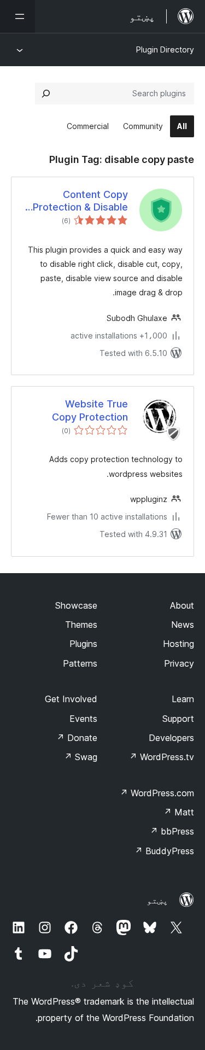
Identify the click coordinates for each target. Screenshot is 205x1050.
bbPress (172, 831)
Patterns (80, 663)
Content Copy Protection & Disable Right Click (80, 201)
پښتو (157, 900)
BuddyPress (164, 850)
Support (178, 718)
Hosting (178, 643)
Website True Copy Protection (90, 410)
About (182, 605)
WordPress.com (157, 793)
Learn (183, 698)
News (182, 624)
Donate (76, 737)
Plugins (83, 643)
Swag (80, 756)
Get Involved (71, 698)
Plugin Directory (165, 49)
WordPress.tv (161, 756)
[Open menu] (17, 16)
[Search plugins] (46, 93)
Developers (171, 737)
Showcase (76, 605)
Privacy (179, 663)
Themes (81, 624)
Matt (178, 812)
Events (83, 718)
